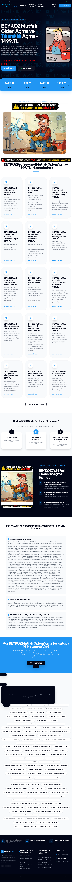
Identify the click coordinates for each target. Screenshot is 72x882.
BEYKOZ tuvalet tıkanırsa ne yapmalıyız (47, 799)
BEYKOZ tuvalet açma (38, 788)
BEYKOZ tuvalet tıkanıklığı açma (37, 792)
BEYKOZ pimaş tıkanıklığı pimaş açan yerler (17, 746)
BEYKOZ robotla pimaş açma (32, 739)
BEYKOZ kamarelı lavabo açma (60, 731)
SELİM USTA (10, 68)
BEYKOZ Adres (54, 5)
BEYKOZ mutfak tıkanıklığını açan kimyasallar (26, 784)
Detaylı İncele (8, 214)
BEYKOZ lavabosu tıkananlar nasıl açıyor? (51, 724)
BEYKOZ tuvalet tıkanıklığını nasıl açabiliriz (25, 803)
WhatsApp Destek (67, 1)
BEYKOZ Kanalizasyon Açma (44, 857)
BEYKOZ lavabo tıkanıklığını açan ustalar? (57, 727)
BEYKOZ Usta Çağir (31, 5)
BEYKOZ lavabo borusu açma (12, 727)
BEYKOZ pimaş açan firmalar (37, 754)
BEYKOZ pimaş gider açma (14, 750)
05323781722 (65, 5)
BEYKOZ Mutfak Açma (59, 876)
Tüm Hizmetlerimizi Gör (36, 404)
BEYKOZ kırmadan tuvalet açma (37, 807)
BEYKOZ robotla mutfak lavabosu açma (48, 777)
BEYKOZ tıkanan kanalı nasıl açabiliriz (25, 761)
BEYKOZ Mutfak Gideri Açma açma (56, 773)
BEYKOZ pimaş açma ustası (26, 742)
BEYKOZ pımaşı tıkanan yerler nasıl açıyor (57, 739)
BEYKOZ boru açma (58, 796)
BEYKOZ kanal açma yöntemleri (50, 761)
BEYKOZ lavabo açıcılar (32, 727)
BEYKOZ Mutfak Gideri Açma (42, 5)
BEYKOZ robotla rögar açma (55, 769)
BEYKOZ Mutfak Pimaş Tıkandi (45, 864)
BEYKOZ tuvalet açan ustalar (50, 815)
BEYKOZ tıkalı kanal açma (35, 758)
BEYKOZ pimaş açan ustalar (42, 746)
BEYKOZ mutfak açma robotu (52, 784)
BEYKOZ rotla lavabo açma (12, 731)
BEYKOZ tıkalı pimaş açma (11, 739)
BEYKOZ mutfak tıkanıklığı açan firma (46, 780)
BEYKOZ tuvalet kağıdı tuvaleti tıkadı (25, 815)
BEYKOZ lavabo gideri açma (57, 716)
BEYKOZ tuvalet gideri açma (22, 705)
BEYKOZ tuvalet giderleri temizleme (38, 818)
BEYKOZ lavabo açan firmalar (24, 720)
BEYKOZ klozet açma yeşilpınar (25, 822)
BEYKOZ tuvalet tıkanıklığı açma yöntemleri (49, 811)
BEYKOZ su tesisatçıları (54, 708)
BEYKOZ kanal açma (17, 758)
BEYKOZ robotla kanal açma (14, 765)
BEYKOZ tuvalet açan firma (57, 788)
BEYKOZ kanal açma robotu (35, 765)
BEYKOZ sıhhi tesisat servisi (59, 705)
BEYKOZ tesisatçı (17, 708)
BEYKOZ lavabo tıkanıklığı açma (18, 716)
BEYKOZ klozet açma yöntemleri (48, 822)
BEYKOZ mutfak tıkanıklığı (23, 780)
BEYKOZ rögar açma (36, 769)
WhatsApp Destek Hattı (63, 861)
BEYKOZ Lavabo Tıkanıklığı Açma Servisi (26, 861)
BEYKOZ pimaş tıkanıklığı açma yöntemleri (38, 750)
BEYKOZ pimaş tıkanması (61, 746)
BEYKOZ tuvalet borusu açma (39, 796)
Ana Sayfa (15, 5)
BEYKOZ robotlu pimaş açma (47, 742)
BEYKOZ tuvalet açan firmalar (14, 792)
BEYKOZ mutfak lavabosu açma (22, 777)
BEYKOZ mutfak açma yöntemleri (17, 788)
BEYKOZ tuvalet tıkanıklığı (60, 792)
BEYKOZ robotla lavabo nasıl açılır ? (36, 731)
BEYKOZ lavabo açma (41, 705)
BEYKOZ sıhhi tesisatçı (55, 712)
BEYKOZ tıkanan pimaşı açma (58, 754)
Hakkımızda (23, 5)
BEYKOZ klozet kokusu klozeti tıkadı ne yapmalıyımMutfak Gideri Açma (36, 826)
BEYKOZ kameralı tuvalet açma (14, 807)
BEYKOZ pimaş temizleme (61, 818)
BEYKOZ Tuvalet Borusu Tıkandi (45, 867)
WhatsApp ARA (27, 68)
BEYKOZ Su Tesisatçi (42, 862)
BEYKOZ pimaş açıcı (60, 750)
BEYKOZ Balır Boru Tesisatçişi (44, 859)
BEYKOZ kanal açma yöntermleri (58, 765)
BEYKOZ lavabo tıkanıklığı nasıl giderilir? (22, 724)
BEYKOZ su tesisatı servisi (19, 712)
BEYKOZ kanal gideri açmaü (17, 769)
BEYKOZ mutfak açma (35, 773)
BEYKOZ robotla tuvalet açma (52, 803)
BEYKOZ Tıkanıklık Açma (26, 858)
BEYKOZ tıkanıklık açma (54, 758)
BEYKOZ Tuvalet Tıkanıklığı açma (26, 865)
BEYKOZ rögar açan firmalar (16, 773)
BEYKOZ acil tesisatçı (37, 712)
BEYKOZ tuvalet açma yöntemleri (21, 811)
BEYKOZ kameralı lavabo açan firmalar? (23, 735)
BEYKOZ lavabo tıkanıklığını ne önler (51, 735)
